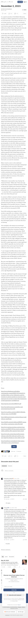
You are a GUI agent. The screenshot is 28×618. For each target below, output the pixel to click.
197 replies (8, 503)
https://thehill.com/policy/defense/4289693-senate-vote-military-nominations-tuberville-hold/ (13, 423)
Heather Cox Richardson (6, 9)
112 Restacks (18, 451)
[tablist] (7, 466)
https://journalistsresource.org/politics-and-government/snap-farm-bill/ (12, 408)
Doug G (6, 507)
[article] (14, 564)
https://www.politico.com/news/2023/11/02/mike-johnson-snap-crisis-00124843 (13, 413)
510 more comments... (6, 549)
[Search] (25, 556)
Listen (25, 9)
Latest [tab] (6, 556)
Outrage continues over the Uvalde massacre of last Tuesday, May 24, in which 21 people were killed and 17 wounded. (9, 563)
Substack (7, 615)
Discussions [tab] (11, 556)
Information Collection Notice (18, 599)
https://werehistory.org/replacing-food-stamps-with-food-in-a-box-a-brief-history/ (13, 442)
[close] (24, 569)
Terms (23, 607)
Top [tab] (2, 556)
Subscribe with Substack (15, 595)
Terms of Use (21, 598)
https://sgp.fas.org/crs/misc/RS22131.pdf (11, 404)
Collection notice (14, 608)
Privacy (19, 607)
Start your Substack (10, 611)
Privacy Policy (15, 601)
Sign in (25, 2)
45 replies (8, 543)
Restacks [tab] (10, 466)
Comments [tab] (4, 466)
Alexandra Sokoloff (8, 478)
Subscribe (20, 2)
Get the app (20, 611)
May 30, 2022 (5, 560)
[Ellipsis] (26, 478)
